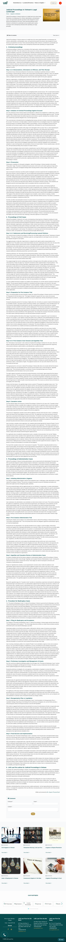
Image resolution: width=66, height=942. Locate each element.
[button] (62, 903)
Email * (35, 801)
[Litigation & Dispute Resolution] (55, 835)
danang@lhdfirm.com (54, 929)
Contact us (53, 3)
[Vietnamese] (60, 2)
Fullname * (10, 801)
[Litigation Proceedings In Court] (55, 865)
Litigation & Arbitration (15, 13)
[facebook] (8, 929)
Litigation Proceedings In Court (54, 878)
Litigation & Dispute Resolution (54, 847)
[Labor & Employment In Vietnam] (11, 865)
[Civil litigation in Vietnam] (11, 835)
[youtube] (11, 929)
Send (33, 813)
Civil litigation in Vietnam (8, 847)
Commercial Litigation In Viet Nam (32, 878)
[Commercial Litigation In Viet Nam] (33, 865)
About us (19, 2)
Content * (10, 806)
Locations (25, 2)
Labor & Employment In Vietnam (10, 878)
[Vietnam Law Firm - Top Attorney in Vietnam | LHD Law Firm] (7, 2)
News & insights (39, 2)
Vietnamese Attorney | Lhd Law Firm (33, 847)
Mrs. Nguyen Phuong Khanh (53, 792)
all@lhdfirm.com (22, 931)
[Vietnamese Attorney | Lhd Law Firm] (33, 835)
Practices (31, 2)
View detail (4, 852)
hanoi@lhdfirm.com (38, 928)
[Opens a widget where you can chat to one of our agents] (61, 939)
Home (14, 2)
